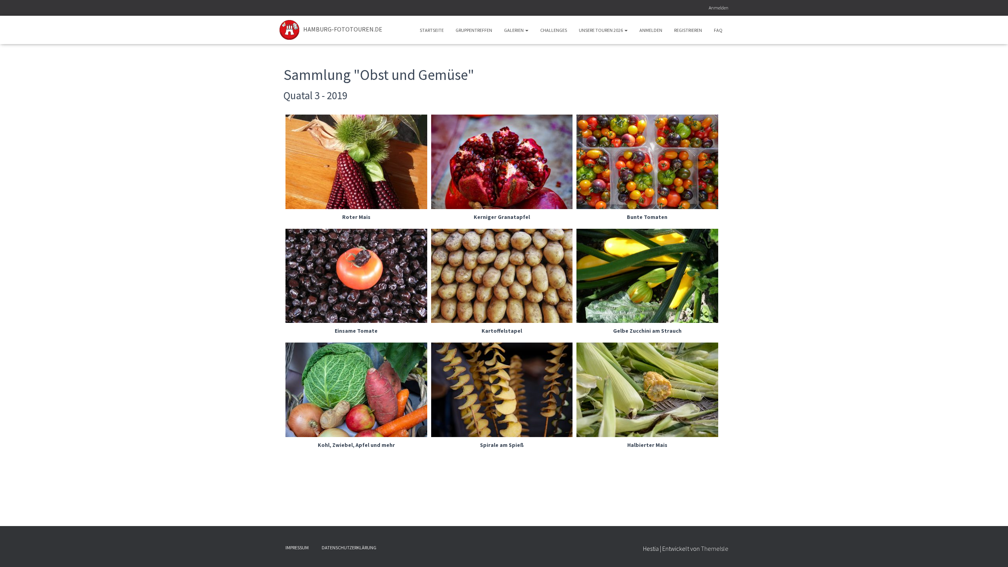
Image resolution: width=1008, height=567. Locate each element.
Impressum (297, 547)
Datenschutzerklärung (349, 547)
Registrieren (688, 30)
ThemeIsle (714, 548)
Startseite (432, 30)
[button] (526, 30)
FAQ (718, 30)
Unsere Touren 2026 (601, 30)
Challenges (553, 30)
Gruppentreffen (474, 30)
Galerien (514, 30)
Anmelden (718, 8)
